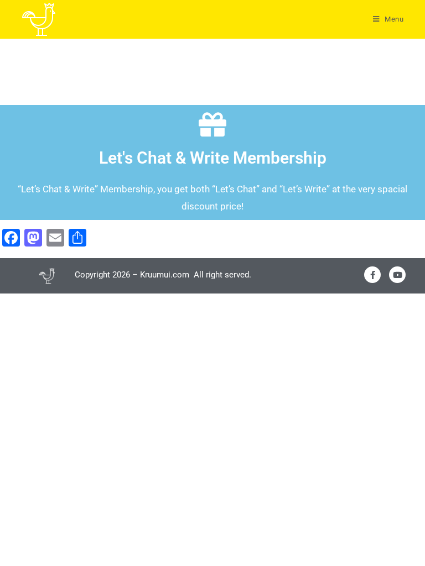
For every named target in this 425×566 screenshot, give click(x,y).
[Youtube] (397, 274)
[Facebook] (372, 274)
